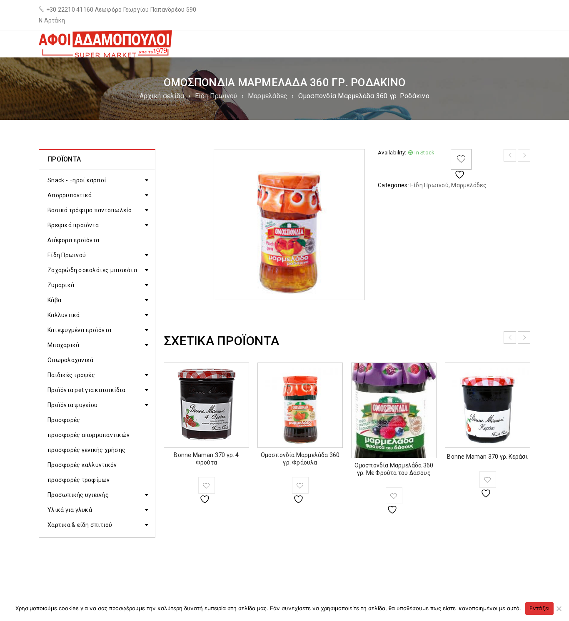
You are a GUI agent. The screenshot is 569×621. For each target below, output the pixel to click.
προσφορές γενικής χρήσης (86, 450)
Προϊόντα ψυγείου (72, 405)
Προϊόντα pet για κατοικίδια (86, 390)
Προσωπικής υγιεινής (78, 495)
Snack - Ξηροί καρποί (76, 180)
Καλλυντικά (63, 315)
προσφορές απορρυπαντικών (88, 435)
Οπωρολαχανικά (70, 360)
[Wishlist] (461, 159)
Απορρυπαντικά (69, 195)
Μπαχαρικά (63, 345)
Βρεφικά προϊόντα (73, 225)
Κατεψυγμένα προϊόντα (79, 330)
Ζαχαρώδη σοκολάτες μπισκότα (92, 270)
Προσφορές (63, 420)
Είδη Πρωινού (216, 96)
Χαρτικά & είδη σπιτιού (79, 525)
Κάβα (54, 300)
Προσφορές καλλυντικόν (82, 465)
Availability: (392, 152)
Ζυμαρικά (60, 285)
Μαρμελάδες (268, 96)
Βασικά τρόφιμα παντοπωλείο (89, 210)
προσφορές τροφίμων (78, 480)
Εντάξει (539, 608)
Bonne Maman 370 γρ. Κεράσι (487, 456)
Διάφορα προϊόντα (73, 240)
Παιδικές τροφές (71, 375)
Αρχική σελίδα (162, 96)
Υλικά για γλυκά (69, 510)
